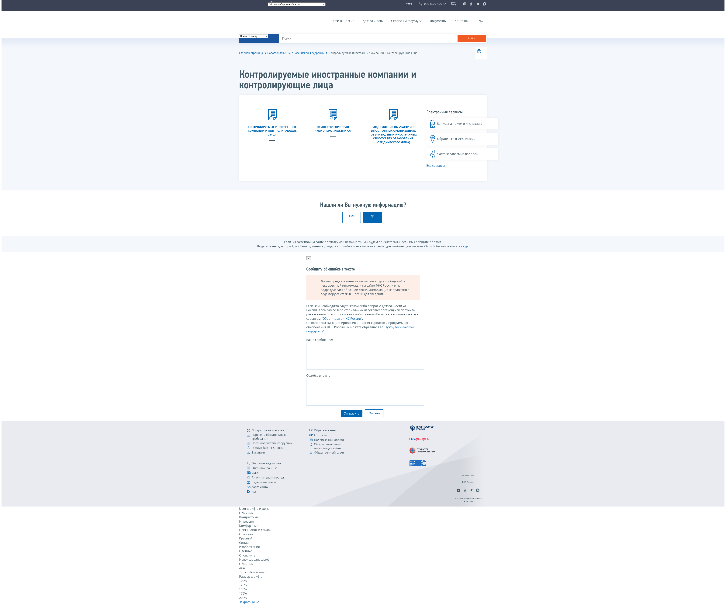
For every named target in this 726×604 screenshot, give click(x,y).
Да (373, 216)
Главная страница (251, 53)
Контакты (461, 21)
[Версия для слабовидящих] (409, 4)
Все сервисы (435, 166)
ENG (480, 21)
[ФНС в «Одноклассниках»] (471, 4)
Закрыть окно (249, 602)
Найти (471, 38)
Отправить (351, 413)
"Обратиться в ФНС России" (341, 318)
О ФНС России (343, 21)
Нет (351, 216)
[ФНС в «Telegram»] (477, 4)
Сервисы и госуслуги (406, 21)
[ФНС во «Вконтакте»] (465, 4)
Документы (438, 21)
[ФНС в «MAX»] (484, 4)
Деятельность (373, 21)
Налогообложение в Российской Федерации (295, 53)
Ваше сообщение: (319, 340)
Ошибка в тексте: (318, 375)
